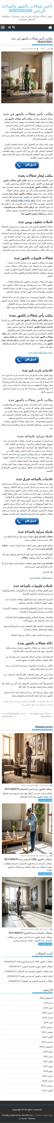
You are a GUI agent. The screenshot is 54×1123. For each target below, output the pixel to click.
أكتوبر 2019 (47, 1090)
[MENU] (3, 27)
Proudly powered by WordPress (17, 1115)
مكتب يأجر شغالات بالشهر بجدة (32, 705)
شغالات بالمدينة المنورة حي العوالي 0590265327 (30, 981)
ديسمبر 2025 (47, 1027)
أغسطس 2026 (46, 998)
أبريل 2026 (48, 1007)
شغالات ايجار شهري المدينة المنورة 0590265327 (31, 966)
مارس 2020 (47, 1075)
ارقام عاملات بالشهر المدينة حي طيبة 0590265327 (30, 976)
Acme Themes (28, 1118)
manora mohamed (28, 48)
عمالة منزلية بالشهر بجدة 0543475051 (40, 715)
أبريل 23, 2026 (44, 785)
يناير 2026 (48, 1022)
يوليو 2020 (48, 1071)
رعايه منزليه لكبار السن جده (40, 352)
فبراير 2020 (47, 1080)
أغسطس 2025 (46, 1046)
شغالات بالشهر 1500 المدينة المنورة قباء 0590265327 (28, 961)
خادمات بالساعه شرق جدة (23, 701)
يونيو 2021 (48, 1066)
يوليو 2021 (48, 1061)
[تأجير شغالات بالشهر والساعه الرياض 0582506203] (50, 27)
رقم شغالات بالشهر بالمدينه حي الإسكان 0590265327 (29, 971)
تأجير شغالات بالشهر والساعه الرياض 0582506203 (27, 8)
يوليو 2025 (48, 1051)
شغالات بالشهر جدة (44, 701)
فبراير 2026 (47, 1017)
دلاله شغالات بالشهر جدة (27, 454)
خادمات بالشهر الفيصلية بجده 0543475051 (14, 715)
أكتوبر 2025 (47, 1036)
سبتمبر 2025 (47, 1041)
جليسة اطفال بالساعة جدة (41, 577)
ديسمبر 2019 (47, 1085)
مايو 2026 (48, 1002)
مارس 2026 (47, 1012)
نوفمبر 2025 (47, 1032)
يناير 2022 (48, 1056)
